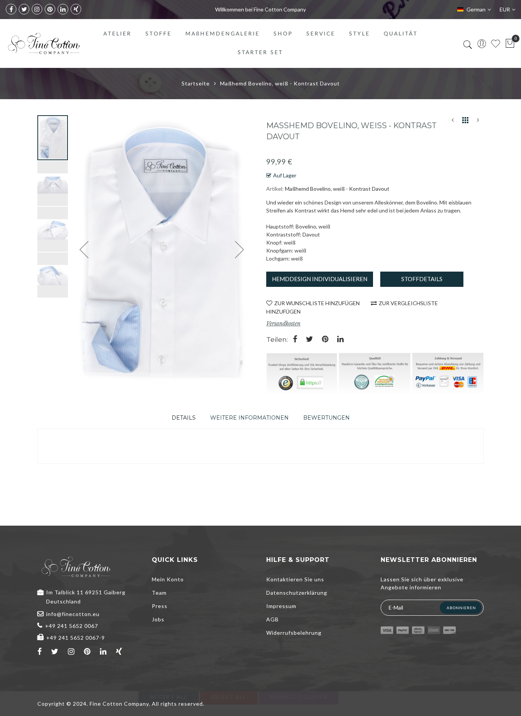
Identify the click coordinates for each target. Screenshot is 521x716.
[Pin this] (325, 339)
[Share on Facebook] (295, 339)
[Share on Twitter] (309, 339)
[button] (53, 183)
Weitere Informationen (249, 417)
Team (159, 592)
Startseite (196, 83)
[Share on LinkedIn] (340, 339)
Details (184, 417)
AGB (272, 619)
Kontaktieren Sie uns (295, 579)
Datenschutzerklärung (296, 592)
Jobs (158, 619)
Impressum (281, 606)
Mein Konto (168, 579)
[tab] (184, 418)
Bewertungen (326, 417)
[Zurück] (452, 121)
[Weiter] (478, 121)
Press (159, 606)
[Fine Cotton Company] (43, 43)
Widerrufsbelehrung (294, 632)
